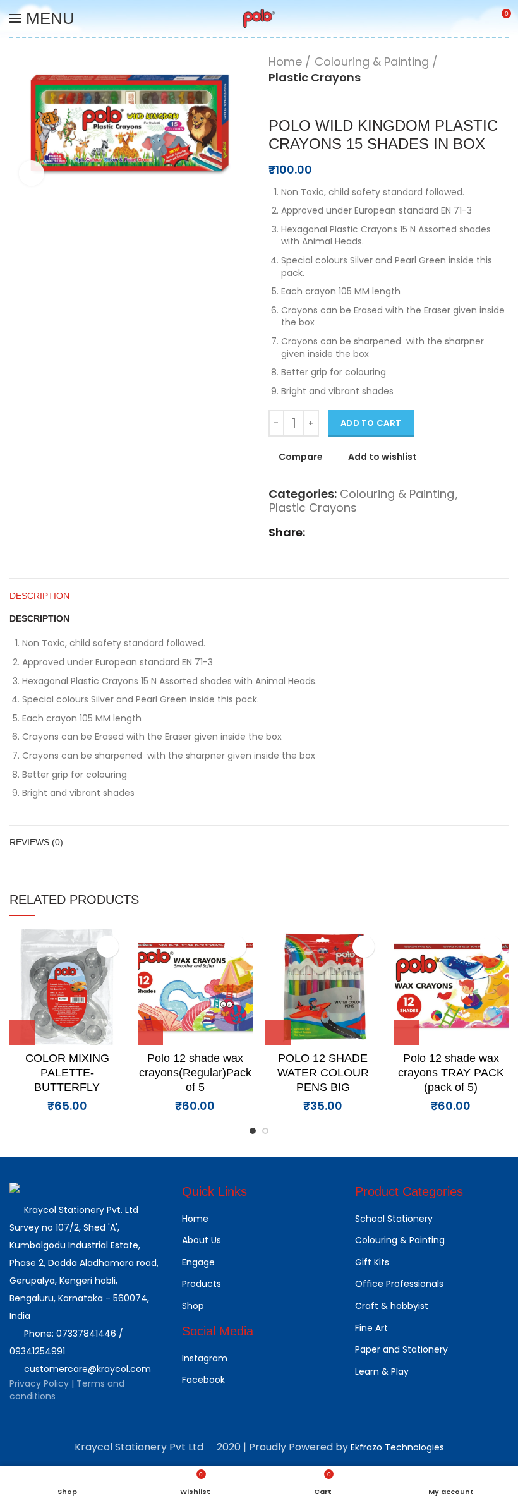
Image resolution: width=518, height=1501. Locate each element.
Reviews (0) (36, 842)
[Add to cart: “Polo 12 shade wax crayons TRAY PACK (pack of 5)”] (406, 1032)
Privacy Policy (40, 1383)
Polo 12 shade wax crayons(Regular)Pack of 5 (195, 1073)
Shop (193, 1305)
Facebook (203, 1379)
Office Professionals (399, 1283)
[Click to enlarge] (31, 173)
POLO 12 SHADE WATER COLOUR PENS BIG (323, 1073)
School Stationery (394, 1218)
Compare (301, 456)
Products (201, 1283)
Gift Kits (372, 1262)
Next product (300, 98)
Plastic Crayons (314, 77)
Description (39, 596)
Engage (198, 1262)
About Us (201, 1240)
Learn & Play (382, 1371)
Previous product (274, 98)
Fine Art (371, 1328)
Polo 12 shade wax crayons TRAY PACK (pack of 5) (451, 1073)
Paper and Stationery (401, 1349)
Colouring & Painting (372, 61)
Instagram (204, 1358)
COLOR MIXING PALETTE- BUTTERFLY (67, 1073)
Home (285, 61)
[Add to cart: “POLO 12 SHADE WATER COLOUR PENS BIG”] (278, 1032)
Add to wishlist (382, 456)
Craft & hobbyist (391, 1305)
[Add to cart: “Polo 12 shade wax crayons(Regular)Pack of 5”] (150, 1032)
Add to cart (370, 423)
